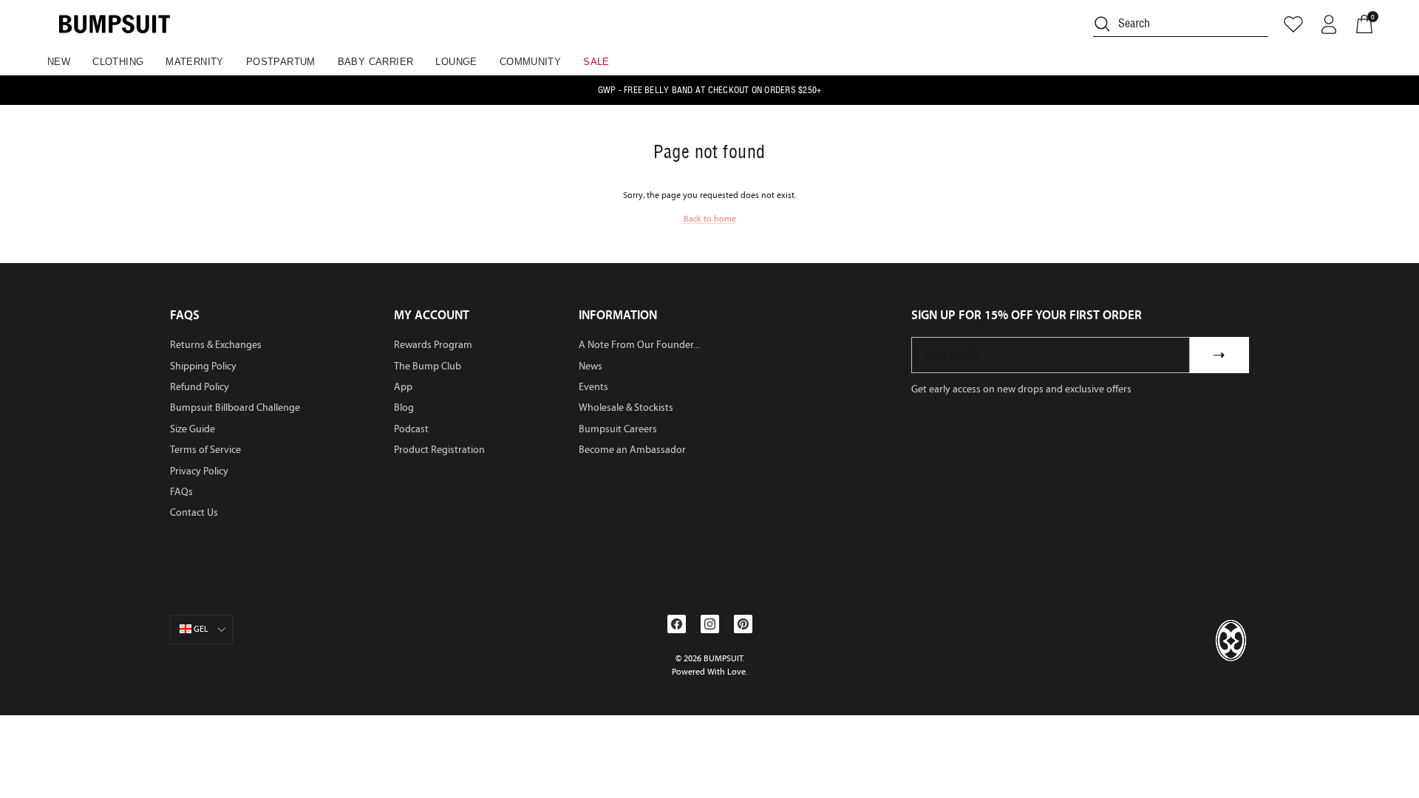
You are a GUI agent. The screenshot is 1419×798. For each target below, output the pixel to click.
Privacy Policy (199, 471)
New (58, 61)
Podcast (411, 429)
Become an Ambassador (632, 449)
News (590, 366)
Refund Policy (199, 387)
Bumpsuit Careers (618, 429)
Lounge (456, 61)
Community (531, 61)
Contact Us (194, 512)
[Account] (1328, 24)
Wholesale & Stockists (626, 407)
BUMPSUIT (723, 658)
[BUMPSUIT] (114, 24)
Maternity (195, 61)
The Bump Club (427, 366)
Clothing (117, 61)
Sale (596, 61)
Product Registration (439, 449)
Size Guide (192, 429)
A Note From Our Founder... (639, 344)
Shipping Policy (203, 366)
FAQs (181, 491)
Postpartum (281, 61)
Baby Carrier (376, 61)
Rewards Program (433, 344)
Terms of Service (205, 449)
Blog (404, 407)
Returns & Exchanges (216, 344)
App (403, 387)
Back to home (710, 219)
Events (593, 387)
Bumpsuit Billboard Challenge (235, 407)
